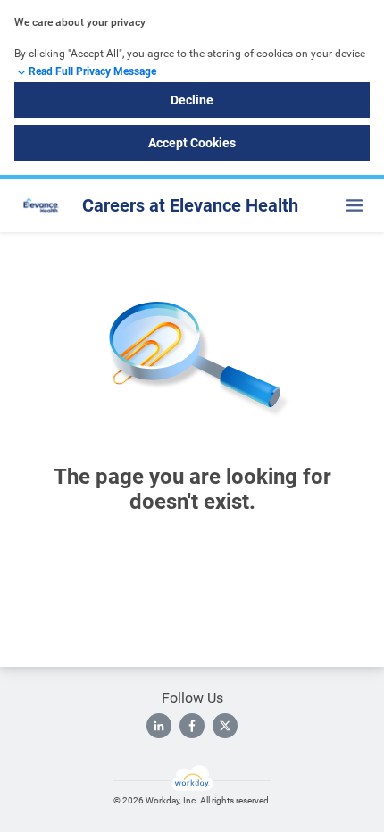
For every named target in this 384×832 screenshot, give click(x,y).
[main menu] (354, 205)
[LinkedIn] (158, 725)
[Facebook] (192, 725)
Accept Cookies (192, 143)
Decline (192, 100)
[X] (225, 725)
